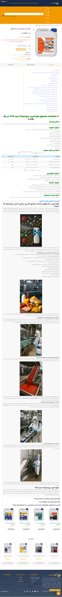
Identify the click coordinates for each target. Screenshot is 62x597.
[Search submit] (2, 14)
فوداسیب (14, 54)
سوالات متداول (20, 581)
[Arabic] (6, 1)
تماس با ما (46, 18)
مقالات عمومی (33, 580)
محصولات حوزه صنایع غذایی (24, 56)
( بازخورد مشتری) (21, 37)
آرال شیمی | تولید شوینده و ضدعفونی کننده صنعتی (34, 578)
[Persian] (3, 1)
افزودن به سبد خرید (21, 49)
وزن (29, 46)
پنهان (55, 70)
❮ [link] (27, 170)
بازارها (46, 13)
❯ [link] (23, 170)
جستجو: (33, 153)
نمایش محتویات (40, 153)
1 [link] (25, 170)
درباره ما (46, 22)
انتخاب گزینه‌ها (56, 529)
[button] (34, 30)
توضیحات (51, 64)
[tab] (51, 64)
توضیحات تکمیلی (30, 64)
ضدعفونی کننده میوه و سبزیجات (19, 59)
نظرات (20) (10, 64)
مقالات (46, 15)
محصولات (46, 11)
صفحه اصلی (46, 8)
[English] (5, 1)
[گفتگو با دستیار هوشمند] (58, 593)
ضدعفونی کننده (20, 54)
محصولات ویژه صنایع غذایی (24, 60)
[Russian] (1, 1)
